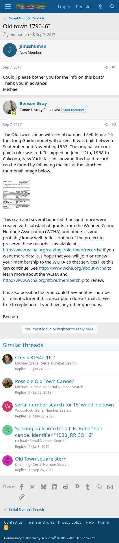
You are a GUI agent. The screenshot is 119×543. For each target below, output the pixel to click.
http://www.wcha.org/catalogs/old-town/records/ (52, 250)
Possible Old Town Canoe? (44, 381)
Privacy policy (69, 522)
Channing (22, 464)
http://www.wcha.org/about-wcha (72, 268)
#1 (114, 67)
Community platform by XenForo (50, 538)
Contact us (13, 522)
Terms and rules (40, 522)
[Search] (112, 6)
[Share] (106, 67)
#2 (114, 124)
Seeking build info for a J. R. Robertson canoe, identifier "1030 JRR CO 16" (59, 432)
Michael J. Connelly (30, 386)
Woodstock (24, 410)
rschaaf (21, 440)
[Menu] (8, 6)
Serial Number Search (59, 363)
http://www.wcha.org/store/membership (43, 280)
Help (90, 522)
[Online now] (14, 113)
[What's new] (100, 6)
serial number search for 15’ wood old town (64, 404)
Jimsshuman (18, 34)
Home (103, 522)
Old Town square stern (41, 458)
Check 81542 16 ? (35, 357)
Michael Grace (26, 363)
